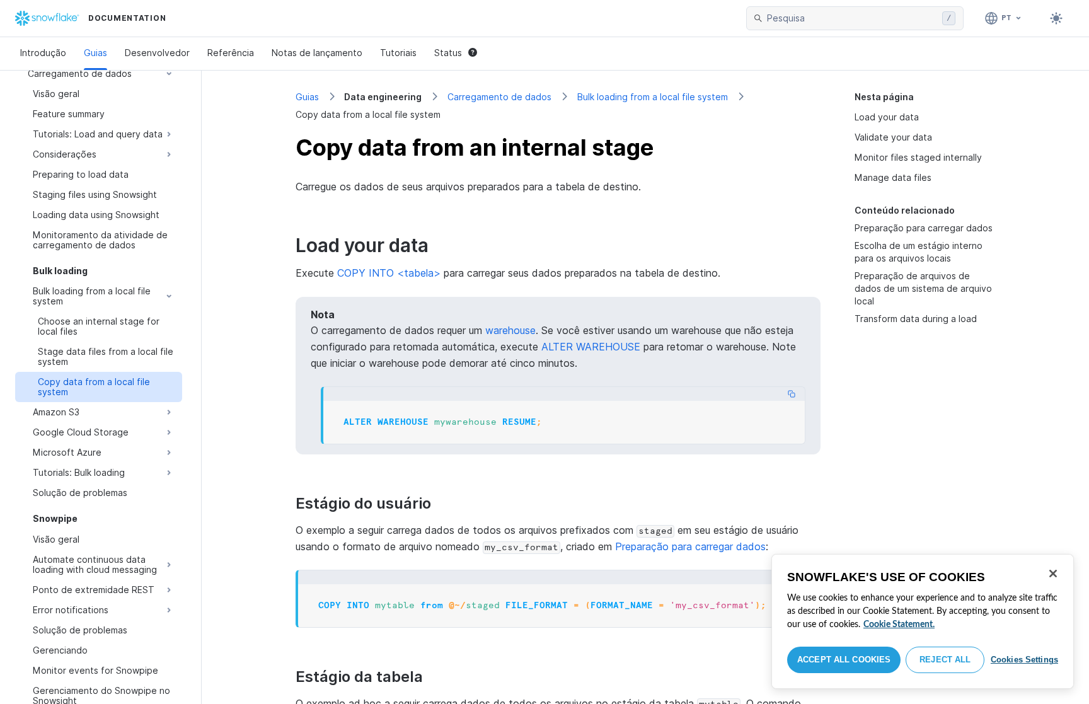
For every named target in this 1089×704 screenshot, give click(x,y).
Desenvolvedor (157, 52)
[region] (922, 621)
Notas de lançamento (317, 52)
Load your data (887, 117)
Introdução (43, 52)
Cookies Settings (1024, 659)
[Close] (1053, 573)
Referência (230, 52)
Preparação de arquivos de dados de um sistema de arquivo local (923, 288)
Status (448, 52)
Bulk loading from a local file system (652, 96)
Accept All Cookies (843, 659)
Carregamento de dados (499, 96)
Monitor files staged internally (918, 157)
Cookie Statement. (899, 624)
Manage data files (893, 177)
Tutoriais (398, 52)
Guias (95, 52)
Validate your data (893, 137)
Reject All (945, 659)
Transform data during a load (916, 318)
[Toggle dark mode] (1056, 18)
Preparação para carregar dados (924, 227)
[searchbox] (852, 18)
